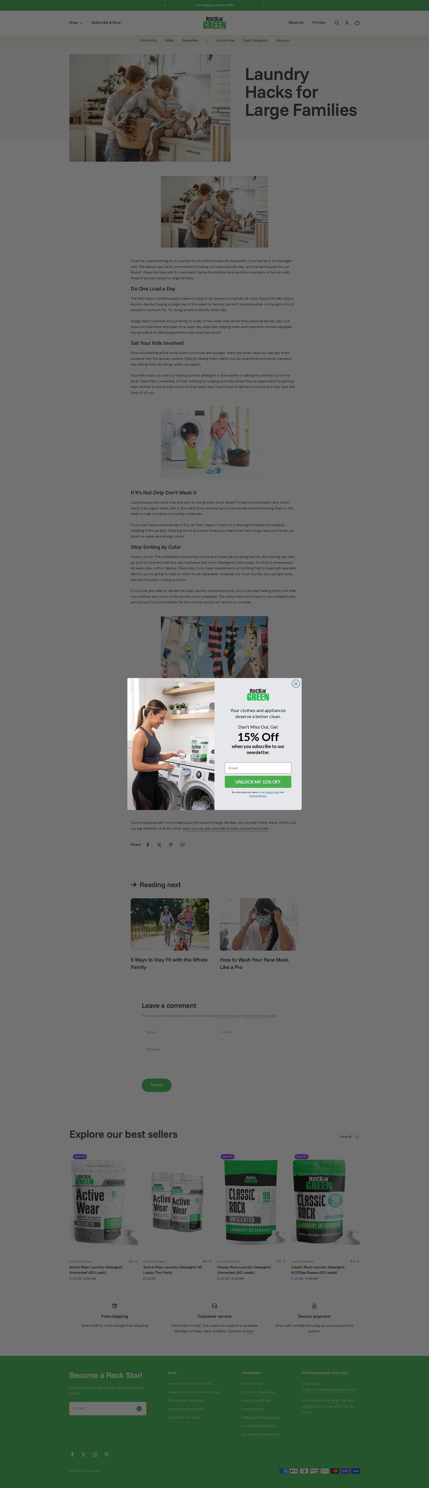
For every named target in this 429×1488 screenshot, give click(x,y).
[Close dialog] (296, 684)
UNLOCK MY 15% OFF (258, 781)
